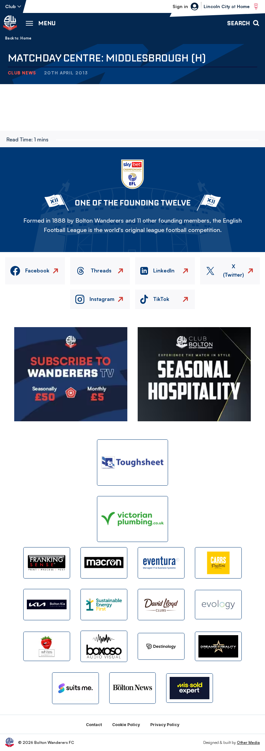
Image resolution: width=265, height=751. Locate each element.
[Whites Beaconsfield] (46, 646)
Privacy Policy (164, 724)
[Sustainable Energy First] (103, 604)
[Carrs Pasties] (218, 563)
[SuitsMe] (75, 688)
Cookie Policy (126, 724)
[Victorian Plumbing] (132, 519)
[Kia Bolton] (46, 604)
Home (25, 38)
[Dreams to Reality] (218, 646)
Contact (94, 724)
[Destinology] (161, 646)
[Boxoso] (103, 646)
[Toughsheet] (132, 462)
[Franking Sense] (46, 563)
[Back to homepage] (10, 23)
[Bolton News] (132, 688)
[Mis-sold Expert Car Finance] (189, 688)
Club (10, 6)
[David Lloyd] (161, 604)
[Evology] (218, 604)
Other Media (248, 742)
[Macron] (103, 563)
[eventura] (161, 563)
